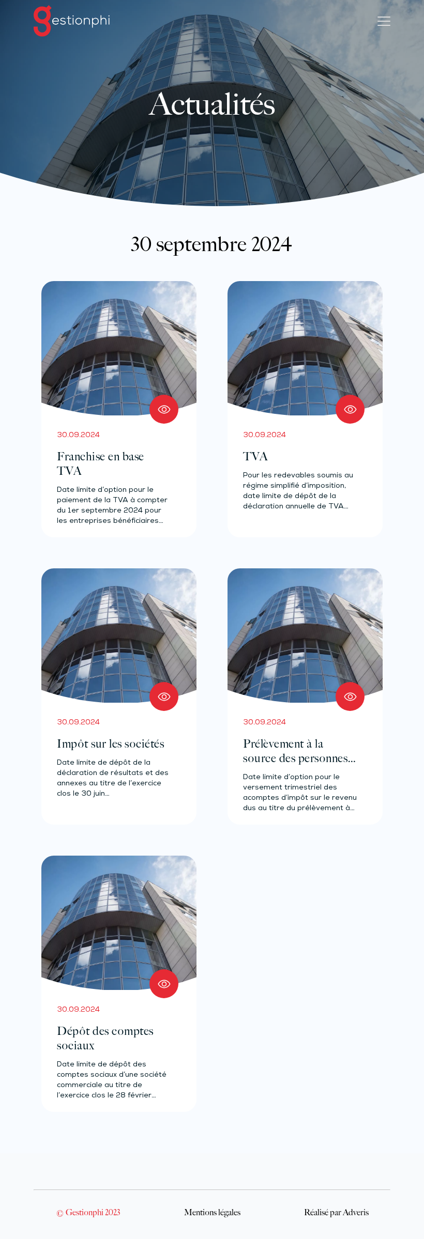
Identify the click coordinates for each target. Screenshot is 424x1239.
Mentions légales (212, 1212)
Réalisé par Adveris (336, 1212)
